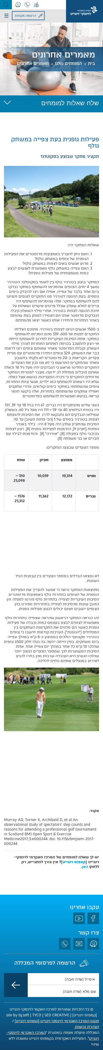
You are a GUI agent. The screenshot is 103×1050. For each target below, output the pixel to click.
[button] (6, 4)
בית (91, 63)
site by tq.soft (17, 1015)
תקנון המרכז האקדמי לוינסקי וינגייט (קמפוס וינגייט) (57, 1021)
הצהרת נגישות (86, 1027)
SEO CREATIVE (56, 1015)
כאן (85, 866)
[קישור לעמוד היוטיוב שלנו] (79, 918)
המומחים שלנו (68, 63)
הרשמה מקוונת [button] (25, 15)
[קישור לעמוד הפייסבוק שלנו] (93, 918)
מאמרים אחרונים (33, 63)
